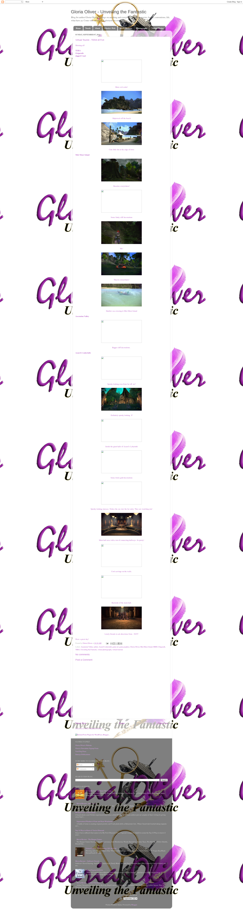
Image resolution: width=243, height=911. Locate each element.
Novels (88, 28)
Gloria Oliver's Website (83, 745)
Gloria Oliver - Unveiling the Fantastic (108, 11)
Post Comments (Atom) (93, 728)
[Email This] (111, 643)
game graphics (124, 647)
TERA (77, 649)
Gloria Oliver (135, 647)
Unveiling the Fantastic (89, 649)
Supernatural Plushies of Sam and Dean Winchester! (95, 821)
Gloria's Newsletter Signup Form (86, 748)
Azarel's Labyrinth (105, 647)
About (97, 28)
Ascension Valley (87, 647)
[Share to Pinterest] (121, 643)
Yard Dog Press (80, 751)
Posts (80, 765)
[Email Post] (107, 643)
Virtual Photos (157, 28)
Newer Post (80, 723)
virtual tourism (117, 649)
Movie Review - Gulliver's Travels (87, 861)
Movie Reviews (126, 28)
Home (78, 28)
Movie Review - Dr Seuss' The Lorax (98, 791)
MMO (155, 647)
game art (116, 647)
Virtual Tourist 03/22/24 (94, 870)
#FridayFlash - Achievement (85, 812)
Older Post (163, 723)
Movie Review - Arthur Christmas (88, 883)
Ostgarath (161, 647)
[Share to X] (116, 643)
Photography (142, 28)
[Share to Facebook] (118, 643)
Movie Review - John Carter (86, 803)
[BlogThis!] (114, 643)
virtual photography (105, 649)
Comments (82, 769)
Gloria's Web (109, 28)
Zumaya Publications (82, 754)
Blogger (134, 905)
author (96, 647)
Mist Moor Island (146, 647)
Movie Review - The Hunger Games (89, 839)
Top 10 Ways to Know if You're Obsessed (89, 830)
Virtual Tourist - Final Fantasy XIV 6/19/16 (101, 848)
